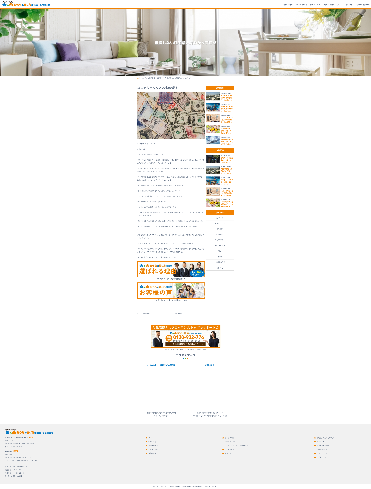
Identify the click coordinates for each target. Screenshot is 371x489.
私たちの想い (288, 5)
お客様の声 (152, 453)
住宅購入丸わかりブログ (325, 438)
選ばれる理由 (301, 5)
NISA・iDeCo (220, 245)
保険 (220, 257)
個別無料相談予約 (363, 5)
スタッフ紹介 (328, 5)
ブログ (339, 5)
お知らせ (220, 268)
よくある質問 (229, 449)
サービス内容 (315, 5)
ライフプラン (220, 240)
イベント (348, 5)
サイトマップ (321, 457)
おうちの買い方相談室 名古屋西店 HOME (152, 78)
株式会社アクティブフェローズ (207, 486)
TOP (149, 438)
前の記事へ (146, 313)
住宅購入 (220, 229)
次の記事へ (178, 313)
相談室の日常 (220, 262)
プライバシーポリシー (324, 453)
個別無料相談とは (324, 449)
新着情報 (228, 453)
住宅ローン (220, 234)
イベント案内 (321, 442)
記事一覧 (220, 218)
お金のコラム (220, 223)
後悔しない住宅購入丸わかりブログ (179, 78)
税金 (220, 251)
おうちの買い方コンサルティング (237, 445)
